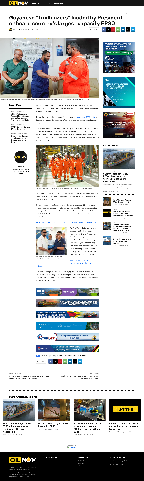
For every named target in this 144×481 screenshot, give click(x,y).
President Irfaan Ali (70, 355)
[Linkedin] (123, 29)
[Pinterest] (113, 29)
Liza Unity (59, 355)
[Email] (128, 29)
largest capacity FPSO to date (84, 117)
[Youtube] (117, 464)
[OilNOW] (11, 29)
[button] (132, 3)
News (11, 13)
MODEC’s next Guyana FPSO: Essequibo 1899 (20, 128)
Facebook (116, 461)
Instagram (127, 461)
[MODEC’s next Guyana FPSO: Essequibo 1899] (107, 201)
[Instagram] (122, 461)
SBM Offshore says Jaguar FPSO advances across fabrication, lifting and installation (20, 117)
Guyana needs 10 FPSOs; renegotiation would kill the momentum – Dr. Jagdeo (30, 377)
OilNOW (17, 29)
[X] (108, 29)
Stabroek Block (82, 355)
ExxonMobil (45, 355)
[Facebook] (104, 29)
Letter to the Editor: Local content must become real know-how (19, 139)
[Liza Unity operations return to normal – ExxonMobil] (107, 240)
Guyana (52, 355)
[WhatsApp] (118, 29)
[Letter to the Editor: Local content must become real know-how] (107, 213)
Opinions (13, 133)
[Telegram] (133, 29)
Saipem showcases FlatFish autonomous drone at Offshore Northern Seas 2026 (122, 227)
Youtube (121, 464)
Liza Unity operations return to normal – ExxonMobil (122, 241)
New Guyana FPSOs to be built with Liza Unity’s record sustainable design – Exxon (67, 222)
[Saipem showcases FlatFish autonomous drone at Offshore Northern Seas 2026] (107, 226)
